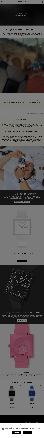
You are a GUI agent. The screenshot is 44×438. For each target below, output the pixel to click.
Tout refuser (16, 432)
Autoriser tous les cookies (27, 432)
